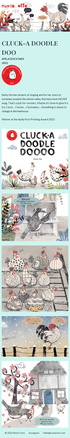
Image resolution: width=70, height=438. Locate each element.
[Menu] (65, 6)
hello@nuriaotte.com (54, 432)
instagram (34, 432)
